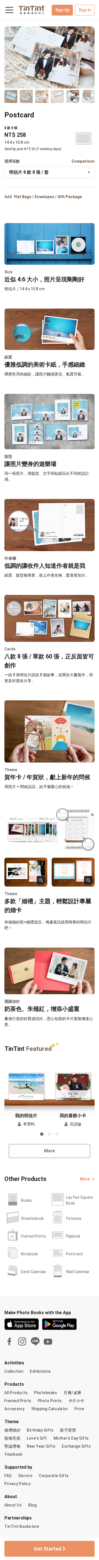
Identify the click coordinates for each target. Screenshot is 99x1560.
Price (79, 1409)
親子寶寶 (68, 1430)
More (49, 1150)
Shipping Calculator (49, 1409)
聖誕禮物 (12, 1446)
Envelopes (44, 197)
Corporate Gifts (54, 1475)
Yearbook (13, 1454)
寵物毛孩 (12, 1438)
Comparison (83, 161)
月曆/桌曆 (72, 1392)
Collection (13, 1371)
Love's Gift (37, 1438)
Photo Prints (50, 1401)
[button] (26, 1085)
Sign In (85, 10)
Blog (32, 1505)
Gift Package (69, 197)
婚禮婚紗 (12, 1430)
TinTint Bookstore (21, 1526)
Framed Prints (17, 1401)
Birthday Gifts (40, 1430)
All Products (16, 1392)
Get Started (48, 1549)
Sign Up (62, 10)
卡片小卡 (76, 1401)
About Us (13, 1505)
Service (25, 1475)
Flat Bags (22, 197)
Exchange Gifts (76, 1446)
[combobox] (49, 172)
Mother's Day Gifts (71, 1438)
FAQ (8, 1475)
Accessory (14, 1409)
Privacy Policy (17, 1483)
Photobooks (45, 1392)
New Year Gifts (41, 1446)
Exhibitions (40, 1371)
